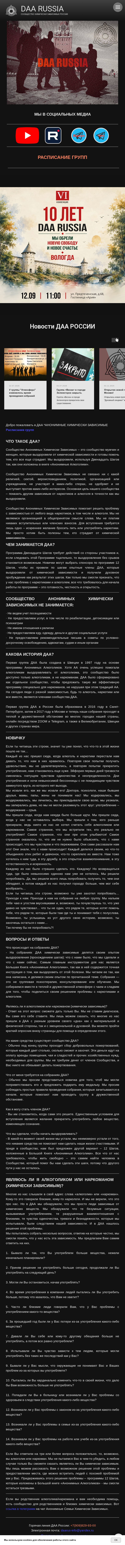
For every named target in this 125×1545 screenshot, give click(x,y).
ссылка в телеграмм (20, 1509)
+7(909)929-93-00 (83, 1525)
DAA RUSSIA (42, 8)
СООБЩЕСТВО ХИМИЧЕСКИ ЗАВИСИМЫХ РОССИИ (44, 14)
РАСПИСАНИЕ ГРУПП (62, 157)
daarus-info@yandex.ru (77, 1530)
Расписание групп (20, 430)
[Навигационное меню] (118, 7)
